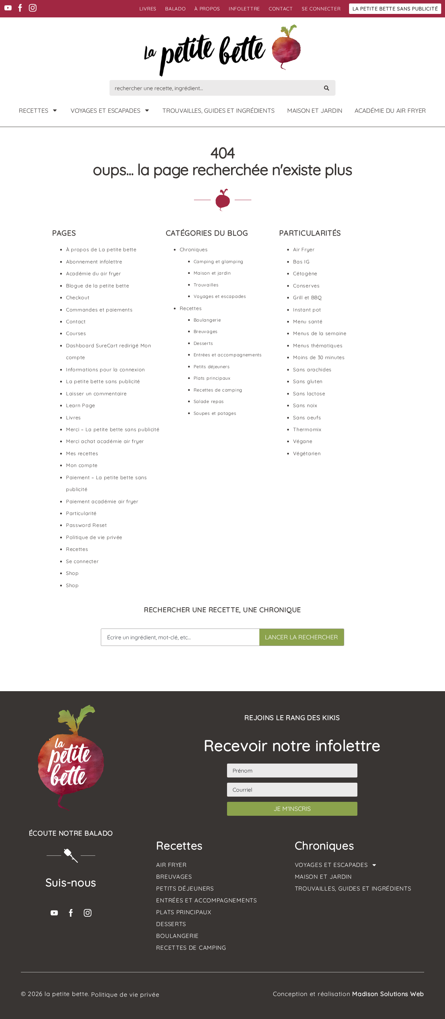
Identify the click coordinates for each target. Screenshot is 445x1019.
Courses (76, 333)
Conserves (306, 286)
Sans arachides (312, 369)
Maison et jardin (314, 110)
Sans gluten (308, 381)
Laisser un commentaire (96, 393)
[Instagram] (32, 7)
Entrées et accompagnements (228, 354)
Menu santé (307, 321)
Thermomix (307, 429)
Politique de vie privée (94, 537)
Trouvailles (206, 284)
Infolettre (244, 9)
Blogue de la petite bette (97, 286)
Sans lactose (309, 393)
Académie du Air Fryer (390, 110)
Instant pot (307, 310)
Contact (281, 9)
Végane (302, 441)
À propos (207, 9)
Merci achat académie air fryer (105, 441)
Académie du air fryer (93, 273)
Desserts (203, 343)
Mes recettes (82, 453)
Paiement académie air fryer (102, 501)
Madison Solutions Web (388, 993)
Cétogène (305, 273)
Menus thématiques (317, 345)
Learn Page (80, 405)
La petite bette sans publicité (395, 9)
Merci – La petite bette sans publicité (113, 429)
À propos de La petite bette (101, 249)
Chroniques (194, 249)
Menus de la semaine (319, 333)
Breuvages (206, 331)
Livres (147, 9)
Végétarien (307, 453)
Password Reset (86, 525)
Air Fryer (303, 249)
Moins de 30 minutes (319, 357)
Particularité (81, 513)
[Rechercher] (326, 88)
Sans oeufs (307, 417)
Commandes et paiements (99, 310)
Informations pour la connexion (105, 369)
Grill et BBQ (307, 297)
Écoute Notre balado (71, 833)
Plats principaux (212, 378)
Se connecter (321, 9)
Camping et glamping (218, 261)
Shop (72, 573)
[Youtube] (7, 7)
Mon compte (82, 465)
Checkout (78, 297)
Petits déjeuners (212, 366)
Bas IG (301, 262)
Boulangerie (207, 320)
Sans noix (305, 405)
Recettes (33, 110)
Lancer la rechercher (301, 637)
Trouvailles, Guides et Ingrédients (218, 110)
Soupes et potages (215, 413)
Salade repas (209, 401)
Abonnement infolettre (94, 262)
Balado (175, 9)
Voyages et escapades (105, 110)
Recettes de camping (218, 390)
